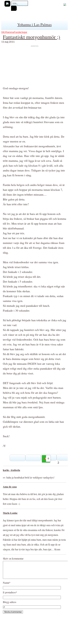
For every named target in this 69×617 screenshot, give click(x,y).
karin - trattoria (11, 470)
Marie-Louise (10, 513)
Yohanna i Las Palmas (34, 24)
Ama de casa (10, 486)
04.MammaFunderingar (14, 32)
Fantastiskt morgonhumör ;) (31, 36)
